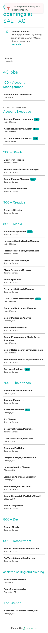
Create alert (16, 44)
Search (8, 58)
